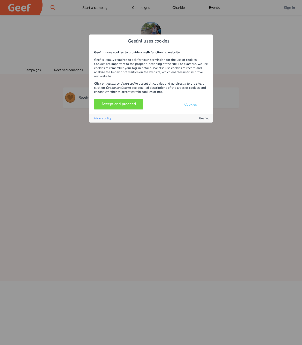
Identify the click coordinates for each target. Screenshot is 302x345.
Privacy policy (102, 118)
